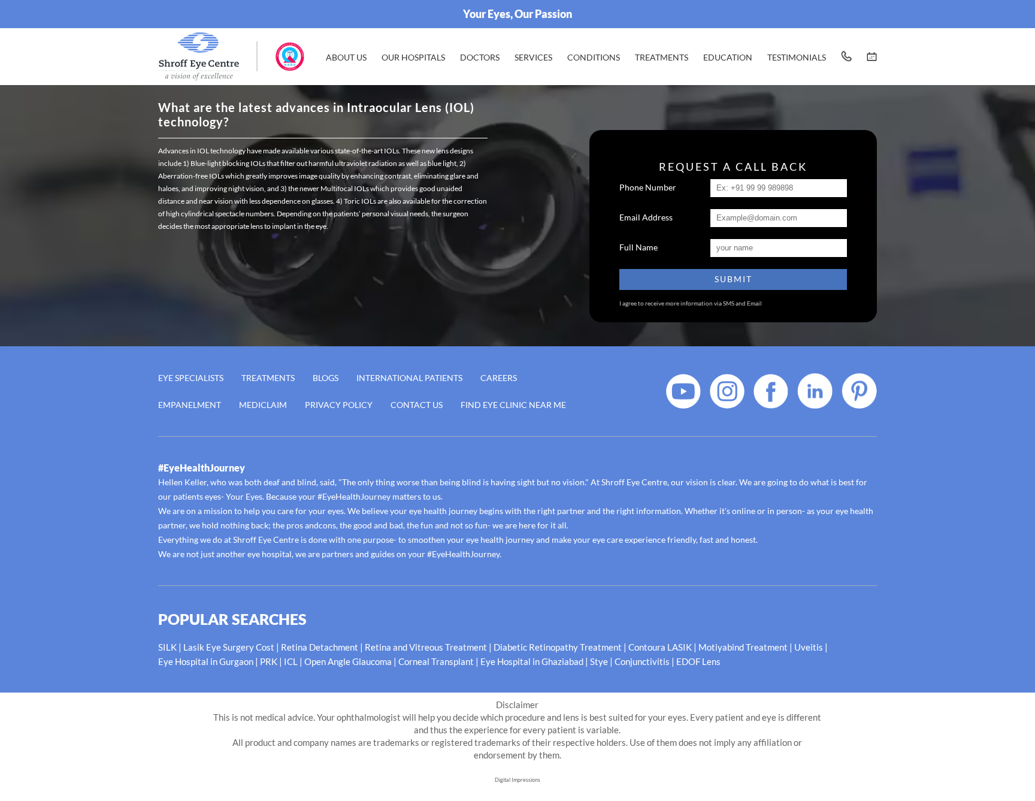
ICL (291, 661)
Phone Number (647, 187)
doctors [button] (480, 57)
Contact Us (417, 405)
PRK (268, 661)
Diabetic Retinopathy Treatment (558, 647)
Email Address (646, 217)
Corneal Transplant (436, 661)
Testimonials (796, 57)
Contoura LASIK (660, 647)
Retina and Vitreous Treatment (426, 647)
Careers (498, 378)
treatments (661, 57)
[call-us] (846, 56)
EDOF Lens (698, 661)
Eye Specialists (190, 378)
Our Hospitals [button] (413, 57)
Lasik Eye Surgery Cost (228, 647)
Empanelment (189, 405)
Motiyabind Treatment (743, 647)
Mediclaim (263, 405)
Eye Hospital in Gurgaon (205, 661)
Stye (599, 661)
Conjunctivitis (642, 661)
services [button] (533, 57)
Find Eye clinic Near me (513, 405)
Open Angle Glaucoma (348, 661)
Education (727, 57)
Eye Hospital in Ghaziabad (531, 661)
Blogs (325, 378)
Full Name (638, 247)
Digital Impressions (517, 779)
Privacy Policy (339, 405)
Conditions (593, 57)
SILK (167, 647)
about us (346, 57)
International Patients (409, 378)
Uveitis (808, 647)
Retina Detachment (319, 647)
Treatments (268, 378)
